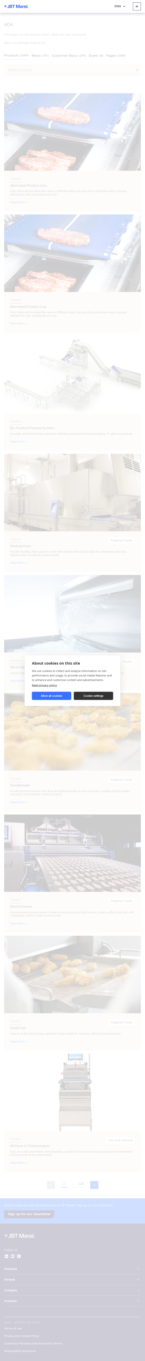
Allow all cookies (51, 696)
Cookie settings (93, 696)
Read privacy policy (44, 685)
